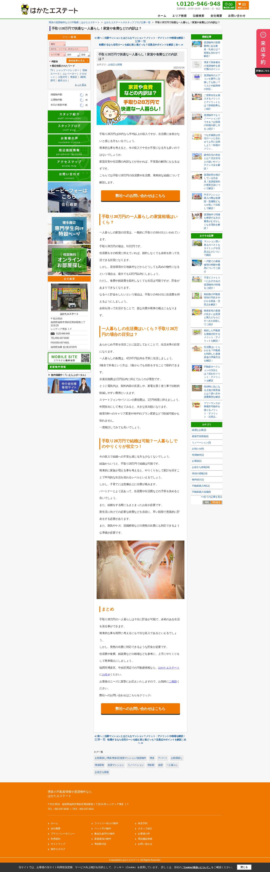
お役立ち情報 (115, 64)
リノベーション (136, 765)
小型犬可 (62, 77)
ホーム (54, 823)
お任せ (106, 674)
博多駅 (150, 765)
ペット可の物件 (102, 828)
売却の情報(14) (199, 473)
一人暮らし (172, 765)
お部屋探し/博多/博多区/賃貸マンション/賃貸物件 (120, 758)
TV (51, 70)
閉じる (244, 867)
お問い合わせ (145, 844)
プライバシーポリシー (63, 833)
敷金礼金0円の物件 (104, 833)
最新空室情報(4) (200, 436)
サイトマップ (58, 844)
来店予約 (142, 823)
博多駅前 (99, 765)
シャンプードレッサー (67, 70)
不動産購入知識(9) (201, 491)
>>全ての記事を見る (211, 496)
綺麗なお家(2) (199, 430)
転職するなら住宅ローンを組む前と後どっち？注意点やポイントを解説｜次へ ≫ (141, 44)
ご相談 (173, 681)
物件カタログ (58, 849)
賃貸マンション (116, 765)
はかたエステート (168, 667)
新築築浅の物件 (102, 838)
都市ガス (62, 80)
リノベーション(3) (201, 442)
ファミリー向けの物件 (106, 823)
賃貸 (160, 765)
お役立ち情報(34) (201, 467)
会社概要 (55, 828)
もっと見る (80, 84)
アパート (162, 758)
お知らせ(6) (198, 448)
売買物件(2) (198, 454)
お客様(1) (196, 461)
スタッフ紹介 (145, 828)
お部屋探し (177, 758)
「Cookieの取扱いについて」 (196, 867)
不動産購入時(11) (201, 485)
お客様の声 (144, 833)
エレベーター (70, 73)
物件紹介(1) (198, 479)
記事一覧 (140, 41)
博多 (152, 758)
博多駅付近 (100, 844)
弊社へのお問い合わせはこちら (140, 196)
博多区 (73, 77)
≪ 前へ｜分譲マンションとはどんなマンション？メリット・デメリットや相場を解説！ (139, 37)
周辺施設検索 (145, 838)
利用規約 (55, 838)
